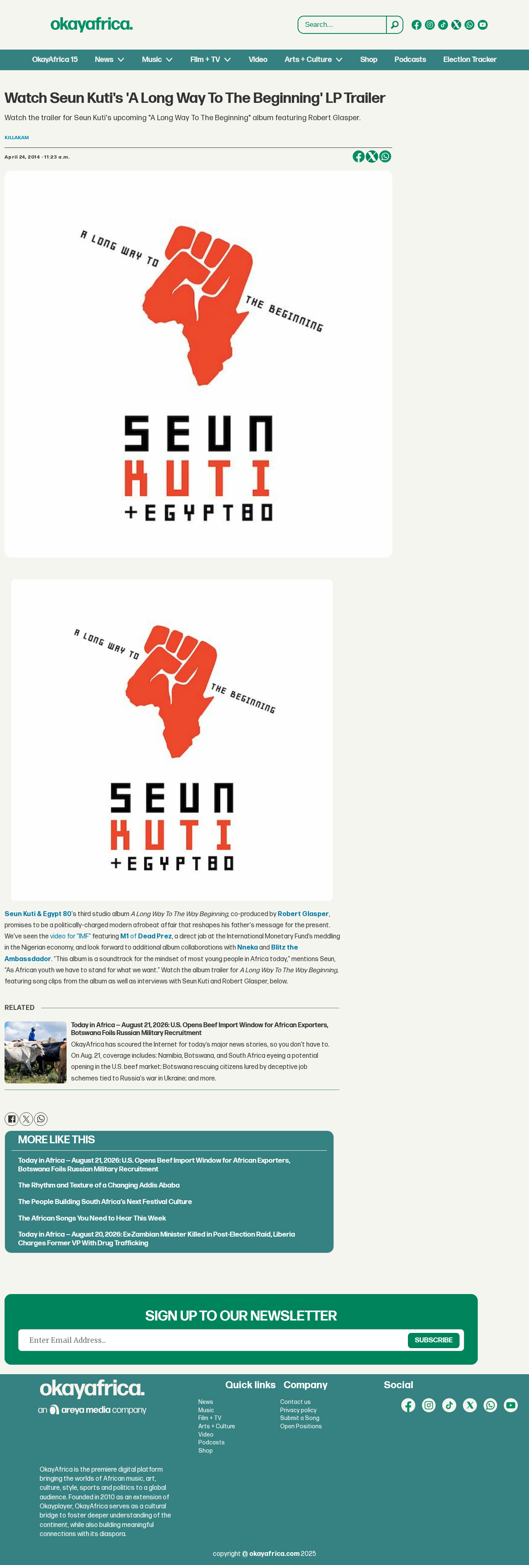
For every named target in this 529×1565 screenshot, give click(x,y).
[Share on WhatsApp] (385, 156)
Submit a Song (299, 1418)
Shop (368, 59)
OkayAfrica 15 (55, 59)
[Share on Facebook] (359, 156)
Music (152, 59)
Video (258, 59)
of (146, 936)
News (104, 59)
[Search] (394, 25)
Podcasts (410, 59)
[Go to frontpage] (91, 25)
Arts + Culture (308, 59)
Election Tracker (470, 59)
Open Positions (301, 1426)
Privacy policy (298, 1410)
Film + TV (205, 59)
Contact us (295, 1402)
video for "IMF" (70, 936)
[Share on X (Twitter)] (372, 156)
